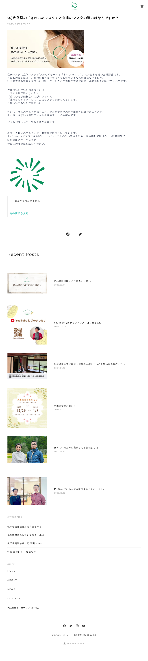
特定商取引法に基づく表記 (85, 635)
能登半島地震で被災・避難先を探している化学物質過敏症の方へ (89, 364)
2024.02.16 (60, 326)
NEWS (11, 589)
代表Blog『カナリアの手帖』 (23, 608)
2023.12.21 (59, 410)
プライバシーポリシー (60, 635)
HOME (11, 571)
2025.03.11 (59, 285)
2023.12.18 (59, 451)
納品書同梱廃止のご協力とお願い (72, 281)
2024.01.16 (60, 368)
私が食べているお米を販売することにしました (80, 489)
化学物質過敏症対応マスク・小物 (25, 535)
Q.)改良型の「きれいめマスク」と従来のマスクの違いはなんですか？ (63, 18)
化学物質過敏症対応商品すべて (24, 526)
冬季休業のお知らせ (65, 406)
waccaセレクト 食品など (21, 551)
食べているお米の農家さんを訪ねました (76, 447)
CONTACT (13, 598)
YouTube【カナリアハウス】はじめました (78, 323)
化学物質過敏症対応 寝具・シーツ (26, 543)
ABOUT (12, 580)
